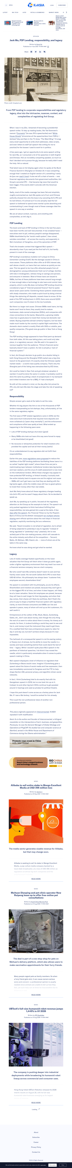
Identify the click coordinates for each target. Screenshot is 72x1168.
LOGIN (52, 5)
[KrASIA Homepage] (36, 5)
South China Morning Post (39, 902)
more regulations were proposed (36, 458)
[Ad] (36, 762)
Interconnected (43, 712)
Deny (63, 1165)
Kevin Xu (39, 44)
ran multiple (48, 516)
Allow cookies (52, 1165)
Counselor (21, 133)
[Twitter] (35, 51)
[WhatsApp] (44, 51)
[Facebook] (31, 51)
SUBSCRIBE (62, 5)
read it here (23, 176)
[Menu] (6, 5)
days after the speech (18, 513)
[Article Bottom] (36, 742)
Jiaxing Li (39, 792)
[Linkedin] (40, 51)
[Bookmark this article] (48, 46)
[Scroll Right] (67, 12)
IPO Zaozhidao (39, 1015)
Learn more (43, 1165)
